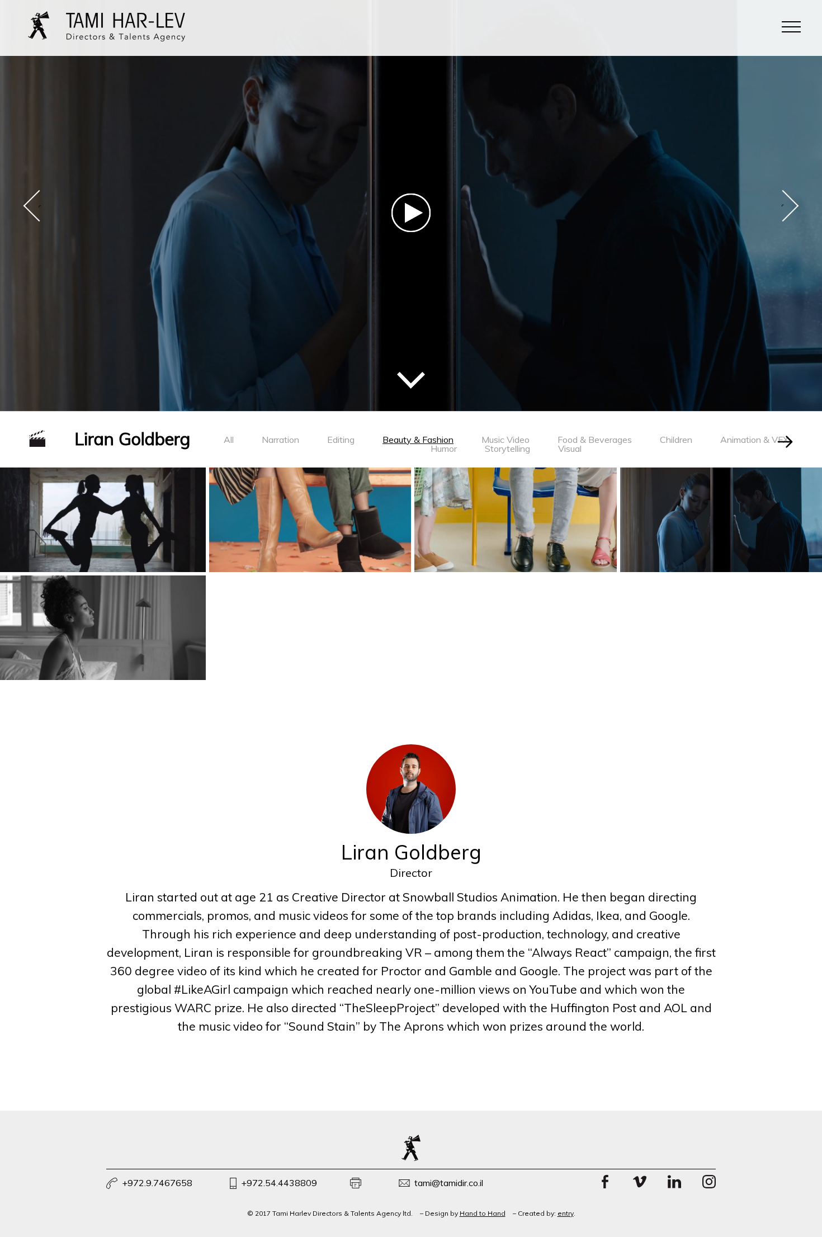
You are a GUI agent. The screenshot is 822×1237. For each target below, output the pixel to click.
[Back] (785, 441)
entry (566, 1213)
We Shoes (309, 519)
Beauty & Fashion (417, 439)
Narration (280, 439)
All (229, 439)
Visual (570, 448)
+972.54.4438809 (279, 1182)
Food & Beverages (595, 439)
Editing (341, 439)
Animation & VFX (754, 439)
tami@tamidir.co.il (448, 1182)
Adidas (103, 509)
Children (676, 439)
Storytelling (507, 448)
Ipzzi (102, 616)
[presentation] (39, 205)
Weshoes (515, 519)
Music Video (505, 439)
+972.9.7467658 (157, 1182)
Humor (444, 448)
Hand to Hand (483, 1213)
